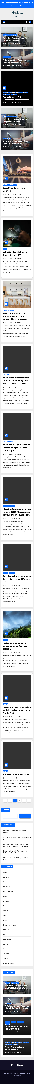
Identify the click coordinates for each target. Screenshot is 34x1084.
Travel (5, 958)
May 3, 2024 (9, 652)
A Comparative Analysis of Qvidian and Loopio (15, 61)
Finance (12, 505)
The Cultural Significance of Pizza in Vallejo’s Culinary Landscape (16, 448)
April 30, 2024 (10, 716)
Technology (13, 35)
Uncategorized (8, 963)
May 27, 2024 (9, 322)
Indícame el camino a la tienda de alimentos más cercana (15, 646)
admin (19, 43)
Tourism (6, 954)
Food (11, 441)
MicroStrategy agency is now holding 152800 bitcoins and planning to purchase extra (17, 512)
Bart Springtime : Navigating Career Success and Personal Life (17, 579)
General (5, 572)
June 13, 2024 (9, 194)
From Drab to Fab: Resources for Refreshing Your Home (17, 1049)
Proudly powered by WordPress (11, 1073)
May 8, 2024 (9, 518)
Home (13, 1080)
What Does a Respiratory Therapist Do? (16, 98)
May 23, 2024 (9, 454)
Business (5, 184)
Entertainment (8, 891)
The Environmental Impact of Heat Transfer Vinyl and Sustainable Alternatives (16, 381)
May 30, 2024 (9, 258)
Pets (4, 934)
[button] (26, 22)
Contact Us (19, 1080)
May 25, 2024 (9, 387)
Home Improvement (8, 310)
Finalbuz (17, 12)
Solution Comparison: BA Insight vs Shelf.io (15, 39)
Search (6, 810)
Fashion (6, 896)
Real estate (7, 939)
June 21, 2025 (9, 43)
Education (6, 887)
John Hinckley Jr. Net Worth (16, 774)
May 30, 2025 (9, 102)
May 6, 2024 (9, 585)
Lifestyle (12, 572)
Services (5, 35)
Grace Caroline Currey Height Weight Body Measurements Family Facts (17, 710)
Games (5, 248)
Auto (5, 872)
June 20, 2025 (9, 65)
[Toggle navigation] (16, 22)
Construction (7, 882)
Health (5, 94)
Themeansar (16, 1075)
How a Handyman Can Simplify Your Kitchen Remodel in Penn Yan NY (15, 316)
